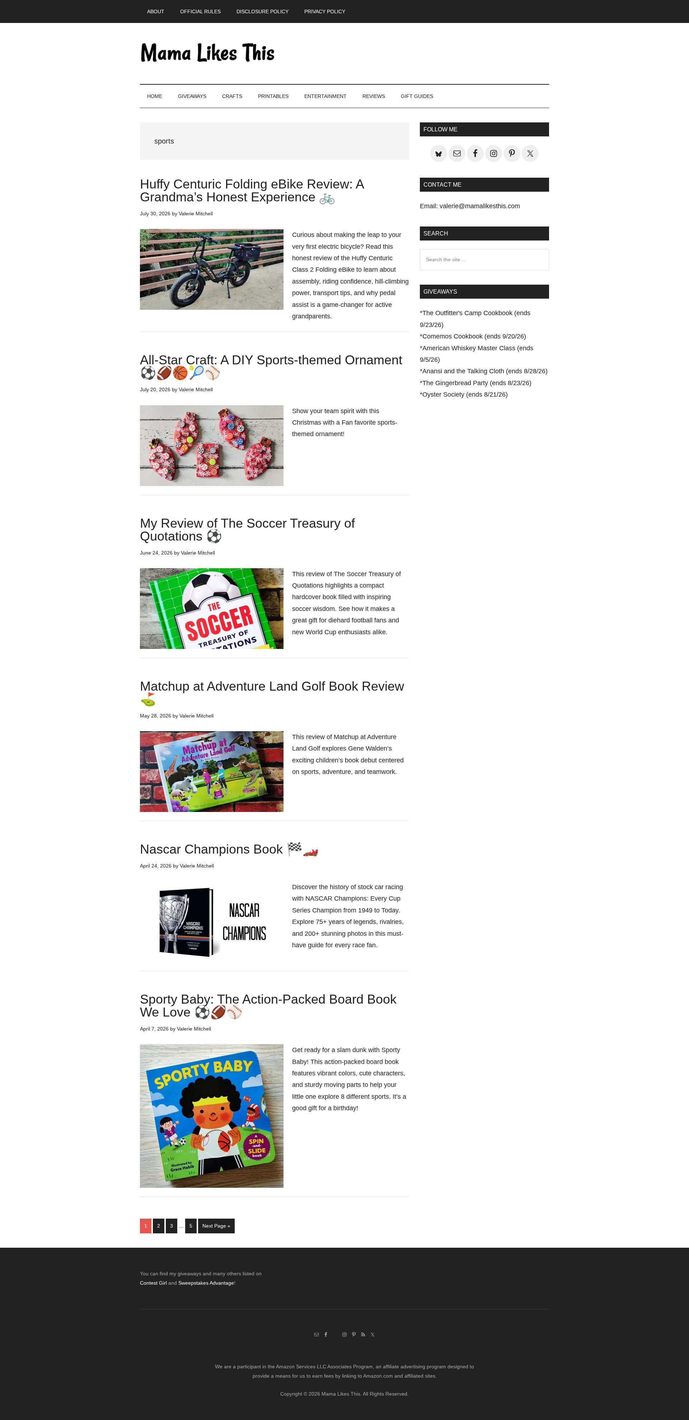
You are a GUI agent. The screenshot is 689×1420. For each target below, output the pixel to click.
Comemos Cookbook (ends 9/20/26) (474, 336)
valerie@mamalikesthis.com (480, 206)
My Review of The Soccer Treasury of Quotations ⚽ (247, 529)
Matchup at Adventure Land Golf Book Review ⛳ (272, 692)
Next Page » (216, 1228)
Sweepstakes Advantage (206, 1283)
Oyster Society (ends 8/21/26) (465, 394)
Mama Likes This (208, 53)
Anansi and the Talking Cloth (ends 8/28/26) (485, 371)
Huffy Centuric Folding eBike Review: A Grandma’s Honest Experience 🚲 (252, 190)
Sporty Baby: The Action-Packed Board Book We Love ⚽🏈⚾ (268, 1005)
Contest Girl (153, 1283)
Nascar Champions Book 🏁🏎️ (229, 849)
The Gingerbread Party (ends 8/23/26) (476, 383)
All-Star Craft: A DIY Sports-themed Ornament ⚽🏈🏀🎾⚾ (271, 366)
